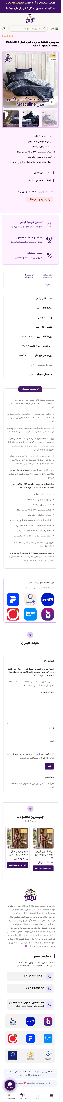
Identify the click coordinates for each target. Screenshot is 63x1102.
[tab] (49, 661)
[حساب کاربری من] (4, 29)
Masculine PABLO (19, 470)
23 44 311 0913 (35, 988)
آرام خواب (36, 1072)
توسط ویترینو (16, 1083)
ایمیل (50, 741)
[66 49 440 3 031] (49, 976)
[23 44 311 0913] (49, 989)
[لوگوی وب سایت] (30, 18)
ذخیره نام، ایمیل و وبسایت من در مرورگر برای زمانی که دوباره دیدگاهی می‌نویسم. (30, 756)
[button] (43, 868)
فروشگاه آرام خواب (20, 553)
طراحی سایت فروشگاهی (39, 1083)
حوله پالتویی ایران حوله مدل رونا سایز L (18, 853)
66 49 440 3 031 (34, 976)
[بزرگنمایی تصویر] (52, 101)
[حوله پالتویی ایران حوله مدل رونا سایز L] (17, 838)
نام (51, 728)
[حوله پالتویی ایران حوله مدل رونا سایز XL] (43, 838)
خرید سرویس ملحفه (42, 553)
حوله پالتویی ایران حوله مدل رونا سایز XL (44, 855)
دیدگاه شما (47, 692)
